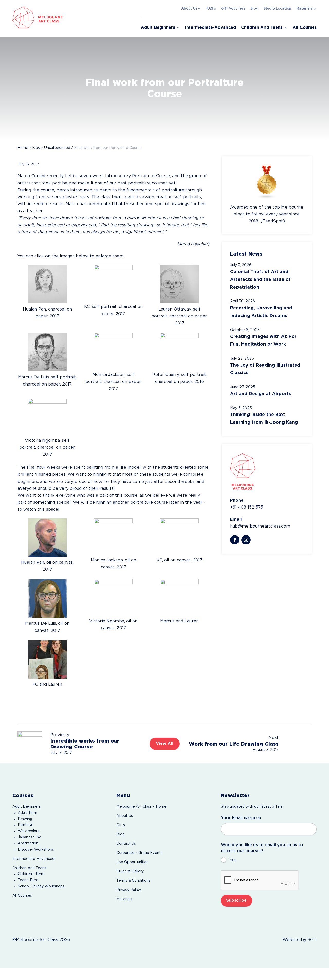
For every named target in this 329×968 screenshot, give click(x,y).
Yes (233, 860)
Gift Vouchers (233, 8)
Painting (25, 824)
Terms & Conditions (133, 880)
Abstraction (28, 843)
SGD (312, 940)
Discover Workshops (36, 849)
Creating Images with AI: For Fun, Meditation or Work (263, 340)
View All (164, 744)
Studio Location (277, 8)
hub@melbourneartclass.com (260, 526)
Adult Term (27, 812)
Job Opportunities (132, 862)
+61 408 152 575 (246, 507)
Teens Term (28, 880)
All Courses (305, 28)
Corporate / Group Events (139, 852)
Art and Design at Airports (260, 394)
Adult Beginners (158, 28)
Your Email (241, 818)
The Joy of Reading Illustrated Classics (265, 369)
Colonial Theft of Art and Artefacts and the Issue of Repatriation (260, 279)
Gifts (120, 825)
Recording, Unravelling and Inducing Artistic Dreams (261, 312)
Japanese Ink (29, 837)
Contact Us (126, 843)
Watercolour (29, 831)
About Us (189, 8)
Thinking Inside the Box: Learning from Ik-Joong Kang (264, 419)
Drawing (25, 819)
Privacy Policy (128, 889)
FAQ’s (211, 8)
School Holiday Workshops (41, 886)
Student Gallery (130, 871)
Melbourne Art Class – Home (141, 806)
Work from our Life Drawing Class (234, 744)
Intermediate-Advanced (210, 28)
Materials (304, 8)
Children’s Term (31, 874)
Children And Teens (261, 28)
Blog (254, 8)
